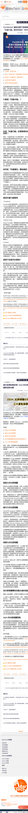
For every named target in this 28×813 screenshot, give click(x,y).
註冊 (25, 1)
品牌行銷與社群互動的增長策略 (10, 363)
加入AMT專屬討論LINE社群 (13, 318)
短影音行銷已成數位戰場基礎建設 (11, 368)
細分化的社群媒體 (10, 433)
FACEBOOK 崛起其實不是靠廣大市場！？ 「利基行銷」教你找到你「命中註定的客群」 (13, 688)
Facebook (7, 323)
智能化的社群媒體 (10, 430)
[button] (5, 33)
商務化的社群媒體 (10, 436)
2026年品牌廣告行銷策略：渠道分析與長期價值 (14, 372)
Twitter (15, 323)
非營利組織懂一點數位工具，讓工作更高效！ (13, 337)
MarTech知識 (20, 32)
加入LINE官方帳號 (13, 315)
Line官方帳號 (7, 805)
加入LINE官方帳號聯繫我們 (13, 666)
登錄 (20, 1)
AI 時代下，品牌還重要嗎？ (9, 359)
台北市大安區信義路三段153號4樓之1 (11, 804)
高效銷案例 (10, 80)
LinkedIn (23, 323)
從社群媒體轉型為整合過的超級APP (15, 439)
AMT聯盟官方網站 (10, 312)
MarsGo (7, 1)
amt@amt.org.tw (7, 802)
